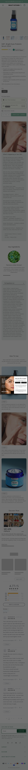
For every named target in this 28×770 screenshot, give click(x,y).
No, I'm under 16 (24, 382)
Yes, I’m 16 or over (17, 382)
